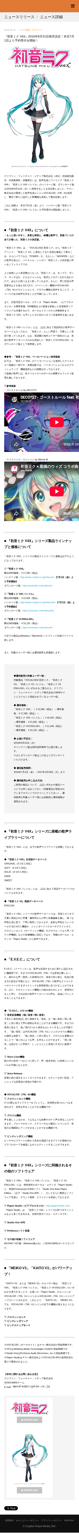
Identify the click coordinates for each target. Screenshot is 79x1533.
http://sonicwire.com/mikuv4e (37, 627)
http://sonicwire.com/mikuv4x (37, 585)
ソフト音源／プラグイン (30, 30)
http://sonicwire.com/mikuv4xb (38, 610)
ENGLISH (69, 1520)
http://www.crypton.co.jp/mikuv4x (37, 577)
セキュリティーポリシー (27, 1520)
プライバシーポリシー (51, 1520)
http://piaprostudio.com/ (58, 1205)
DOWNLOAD (31, 1420)
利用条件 (9, 1520)
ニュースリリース (19, 17)
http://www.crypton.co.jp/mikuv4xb (37, 602)
